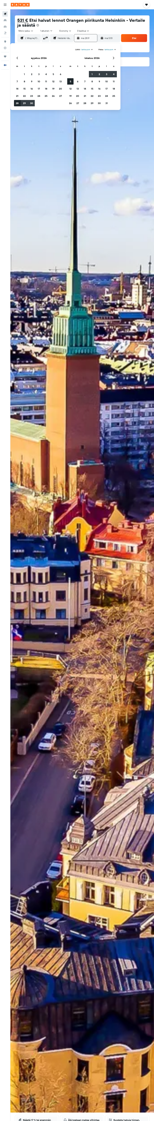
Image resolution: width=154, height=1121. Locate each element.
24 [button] (38, 95)
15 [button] (24, 88)
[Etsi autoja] (5, 27)
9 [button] (31, 81)
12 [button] (53, 81)
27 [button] (60, 95)
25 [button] (46, 95)
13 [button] (60, 81)
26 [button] (53, 95)
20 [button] (60, 88)
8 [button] (24, 81)
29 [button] (24, 103)
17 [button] (39, 88)
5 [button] (53, 74)
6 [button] (60, 74)
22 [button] (24, 95)
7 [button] (17, 81)
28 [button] (17, 103)
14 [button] (17, 88)
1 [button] (24, 74)
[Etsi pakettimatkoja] (5, 33)
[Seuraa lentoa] (5, 48)
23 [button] (31, 95)
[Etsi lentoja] (5, 14)
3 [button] (39, 74)
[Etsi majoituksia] (5, 20)
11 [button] (46, 81)
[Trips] (5, 56)
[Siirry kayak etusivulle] (20, 4)
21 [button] (17, 95)
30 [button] (31, 103)
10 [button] (39, 81)
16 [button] (32, 88)
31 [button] (106, 103)
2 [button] (31, 74)
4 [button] (46, 74)
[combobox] (65, 30)
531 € (22, 20)
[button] (5, 4)
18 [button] (46, 88)
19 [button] (53, 88)
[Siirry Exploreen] (5, 42)
